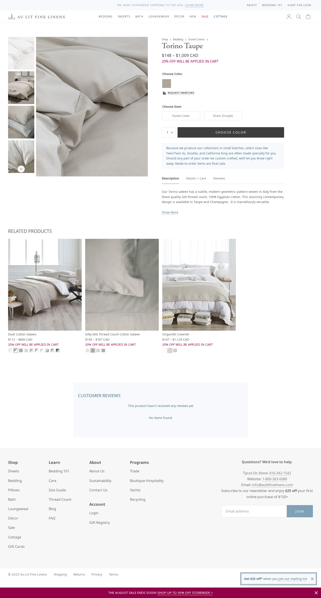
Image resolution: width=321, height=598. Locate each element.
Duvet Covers (196, 39)
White (164, 350)
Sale (11, 527)
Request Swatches (181, 93)
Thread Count (60, 499)
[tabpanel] (223, 202)
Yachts (135, 490)
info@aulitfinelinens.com (272, 484)
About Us (97, 471)
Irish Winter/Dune (31, 350)
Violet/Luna (26, 350)
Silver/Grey (47, 350)
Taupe (93, 350)
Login (93, 513)
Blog (52, 508)
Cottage (14, 537)
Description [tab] (170, 178)
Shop (165, 39)
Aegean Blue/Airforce (57, 350)
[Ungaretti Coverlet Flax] (199, 285)
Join (299, 511)
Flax (170, 350)
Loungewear (18, 508)
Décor (13, 518)
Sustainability (100, 480)
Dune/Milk (10, 350)
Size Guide (57, 490)
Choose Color (231, 132)
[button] (298, 16)
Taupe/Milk (16, 350)
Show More (170, 212)
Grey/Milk (37, 350)
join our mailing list (292, 579)
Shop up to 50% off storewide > (185, 592)
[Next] (21, 169)
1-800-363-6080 (274, 479)
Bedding (178, 39)
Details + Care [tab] (196, 178)
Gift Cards (16, 546)
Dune (87, 350)
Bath (12, 499)
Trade (134, 471)
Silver (98, 350)
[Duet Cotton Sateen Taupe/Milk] (45, 285)
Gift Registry (99, 522)
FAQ (52, 518)
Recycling (137, 499)
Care (52, 480)
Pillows (14, 490)
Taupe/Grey (21, 350)
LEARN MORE (194, 5)
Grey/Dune (52, 350)
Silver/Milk (42, 350)
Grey (103, 350)
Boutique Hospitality (147, 480)
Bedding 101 (59, 471)
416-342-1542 (280, 473)
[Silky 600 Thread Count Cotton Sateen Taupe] (122, 285)
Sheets (13, 471)
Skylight (175, 350)
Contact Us (98, 490)
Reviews (219, 178)
